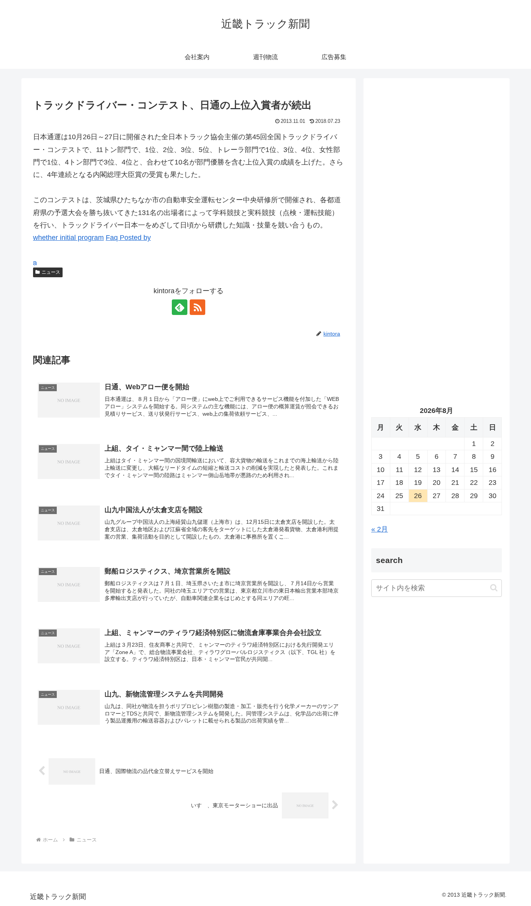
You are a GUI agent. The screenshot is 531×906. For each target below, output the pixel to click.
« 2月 (379, 529)
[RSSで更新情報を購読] (197, 307)
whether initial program (68, 237)
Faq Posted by (128, 237)
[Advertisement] (436, 165)
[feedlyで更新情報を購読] (179, 307)
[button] (494, 588)
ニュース (51, 272)
